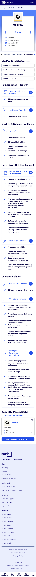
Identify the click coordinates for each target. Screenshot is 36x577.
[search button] (27, 2)
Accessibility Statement (18, 553)
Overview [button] (7, 54)
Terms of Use (18, 562)
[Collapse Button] (32, 432)
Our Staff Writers (7, 475)
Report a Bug (6, 506)
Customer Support (8, 499)
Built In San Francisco (9, 539)
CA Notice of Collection (18, 568)
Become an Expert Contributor (12, 490)
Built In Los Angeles (8, 532)
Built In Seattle (7, 543)
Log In (32, 3)
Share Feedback (7, 502)
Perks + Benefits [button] (29, 54)
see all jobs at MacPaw (17, 439)
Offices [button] (19, 54)
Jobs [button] (14, 54)
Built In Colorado (7, 529)
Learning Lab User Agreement (18, 549)
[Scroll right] (34, 54)
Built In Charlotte (7, 521)
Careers (4, 471)
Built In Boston (7, 518)
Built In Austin (6, 514)
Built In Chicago (7, 525)
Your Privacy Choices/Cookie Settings (18, 565)
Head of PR (7, 427)
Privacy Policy (18, 559)
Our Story (5, 468)
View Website (11, 46)
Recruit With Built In (8, 487)
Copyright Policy (18, 556)
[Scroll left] (1, 54)
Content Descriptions (9, 478)
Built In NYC (6, 536)
